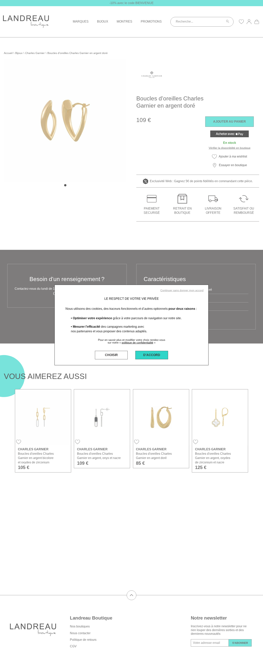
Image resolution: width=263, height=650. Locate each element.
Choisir (111, 355)
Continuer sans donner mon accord (182, 290)
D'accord (151, 355)
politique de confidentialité (137, 342)
